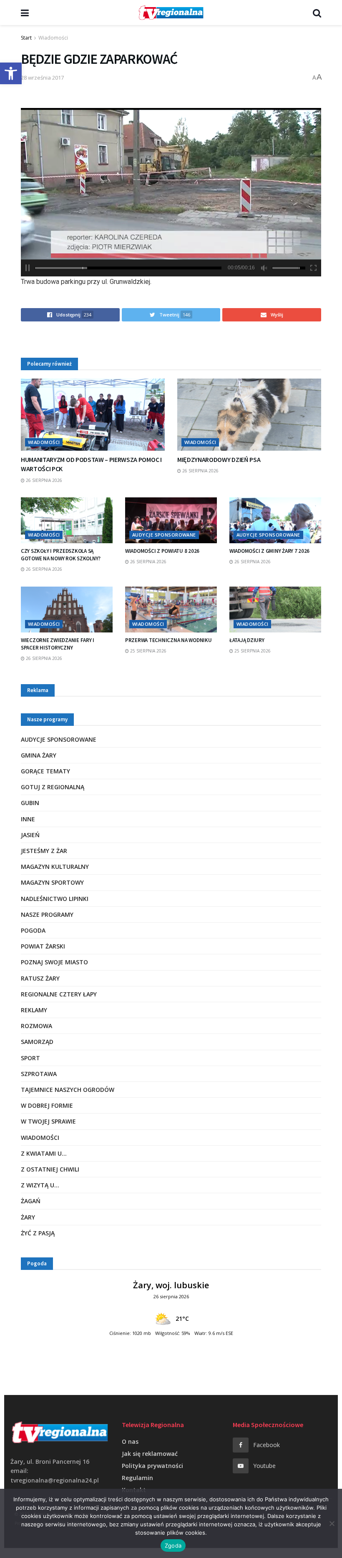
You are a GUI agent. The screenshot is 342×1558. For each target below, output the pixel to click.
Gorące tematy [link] (45, 771)
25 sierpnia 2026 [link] (147, 651)
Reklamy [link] (34, 1010)
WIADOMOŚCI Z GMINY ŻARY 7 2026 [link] (269, 550)
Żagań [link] (30, 1201)
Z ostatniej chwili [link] (50, 1169)
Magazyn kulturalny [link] (55, 867)
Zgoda (173, 1545)
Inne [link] (28, 819)
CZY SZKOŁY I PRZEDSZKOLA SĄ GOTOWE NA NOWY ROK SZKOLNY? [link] (61, 554)
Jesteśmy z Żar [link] (44, 851)
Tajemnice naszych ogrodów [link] (67, 1090)
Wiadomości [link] (53, 37)
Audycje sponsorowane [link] (164, 535)
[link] (11, 73)
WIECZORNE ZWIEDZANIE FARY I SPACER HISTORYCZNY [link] (57, 644)
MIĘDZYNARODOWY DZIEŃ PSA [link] (218, 459)
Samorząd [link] (37, 1042)
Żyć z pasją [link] (38, 1233)
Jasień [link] (30, 835)
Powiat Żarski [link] (43, 946)
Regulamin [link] (137, 1478)
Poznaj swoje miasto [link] (54, 962)
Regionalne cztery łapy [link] (59, 994)
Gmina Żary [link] (38, 755)
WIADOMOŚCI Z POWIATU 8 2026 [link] (162, 550)
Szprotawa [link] (39, 1074)
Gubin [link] (30, 803)
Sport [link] (30, 1058)
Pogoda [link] (33, 930)
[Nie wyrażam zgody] (331, 1523)
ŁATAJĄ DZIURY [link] (246, 640)
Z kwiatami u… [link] (44, 1153)
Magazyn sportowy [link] (52, 882)
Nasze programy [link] (47, 914)
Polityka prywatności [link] (152, 1466)
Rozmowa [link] (36, 1026)
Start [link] (26, 37)
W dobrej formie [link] (47, 1105)
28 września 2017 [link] (42, 77)
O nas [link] (130, 1441)
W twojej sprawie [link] (48, 1121)
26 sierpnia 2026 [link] (43, 480)
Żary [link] (28, 1217)
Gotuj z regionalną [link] (52, 787)
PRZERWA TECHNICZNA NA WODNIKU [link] (168, 640)
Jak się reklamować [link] (150, 1454)
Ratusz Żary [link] (40, 978)
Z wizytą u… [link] (40, 1185)
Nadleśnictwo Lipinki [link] (54, 899)
